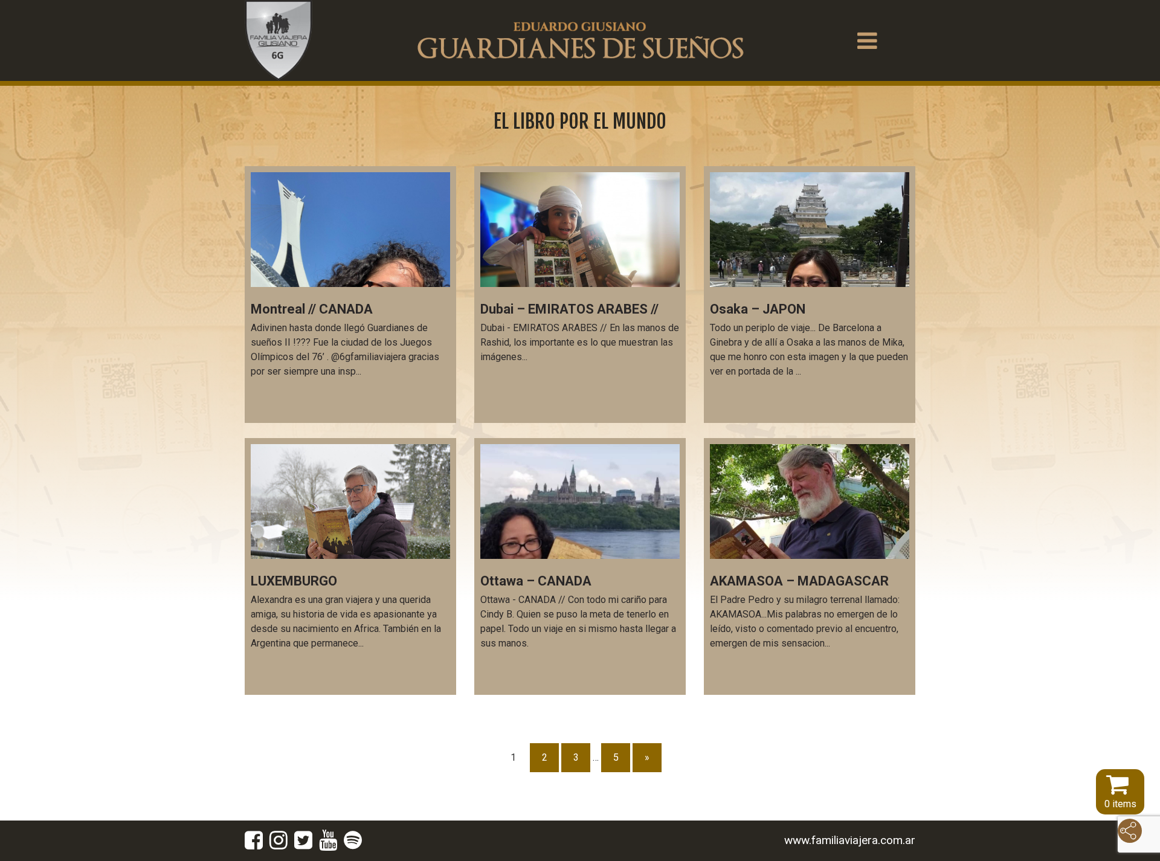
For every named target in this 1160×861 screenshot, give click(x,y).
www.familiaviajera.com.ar (849, 840)
